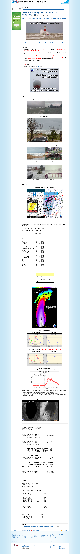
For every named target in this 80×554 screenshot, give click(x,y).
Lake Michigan (45, 42)
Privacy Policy (16, 26)
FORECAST (19, 4)
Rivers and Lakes (46, 18)
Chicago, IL (27, 15)
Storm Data (42, 536)
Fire (22, 535)
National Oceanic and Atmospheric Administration (28, 545)
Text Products (24, 536)
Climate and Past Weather (55, 18)
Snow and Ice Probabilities (25, 540)
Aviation (23, 534)
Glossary (51, 547)
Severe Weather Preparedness (52, 534)
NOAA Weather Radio (53, 537)
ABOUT (64, 4)
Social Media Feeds (62, 533)
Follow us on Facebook (26, 530)
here (38, 66)
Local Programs (63, 18)
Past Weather (43, 532)
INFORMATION (40, 4)
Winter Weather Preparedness (52, 538)
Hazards (14, 532)
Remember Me (16, 22)
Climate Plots (42, 534)
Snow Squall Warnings (15, 541)
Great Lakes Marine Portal (25, 537)
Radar (37, 18)
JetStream (42, 538)
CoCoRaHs (32, 534)
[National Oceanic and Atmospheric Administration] (13, 2)
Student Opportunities (44, 539)
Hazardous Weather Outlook (16, 535)
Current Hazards (24, 18)
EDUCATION (48, 4)
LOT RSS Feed (64, 530)
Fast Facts (25, 42)
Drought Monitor (33, 535)
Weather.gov (23, 15)
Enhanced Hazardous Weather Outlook (15, 534)
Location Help (14, 10)
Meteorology (35, 42)
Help (50, 546)
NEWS (54, 4)
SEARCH (58, 4)
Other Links (64, 42)
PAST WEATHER (27, 4)
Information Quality (52, 545)
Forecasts (41, 18)
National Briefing (14, 536)
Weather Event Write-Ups (44, 535)
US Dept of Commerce (25, 544)
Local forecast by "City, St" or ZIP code (15, 7)
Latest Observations (34, 533)
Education (43, 537)
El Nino (23, 539)
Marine (23, 533)
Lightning (51, 536)
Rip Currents (52, 535)
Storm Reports (52, 42)
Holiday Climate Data (43, 533)
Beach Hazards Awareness (54, 540)
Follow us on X (15, 530)
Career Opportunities (62, 548)
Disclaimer (51, 544)
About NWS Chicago (62, 534)
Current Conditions (32, 18)
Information (61, 532)
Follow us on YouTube (35, 530)
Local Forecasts (25, 532)
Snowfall (58, 42)
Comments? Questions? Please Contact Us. (28, 551)
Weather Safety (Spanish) (53, 539)
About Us (60, 547)
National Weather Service (25, 546)
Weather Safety (53, 532)
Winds (40, 42)
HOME (13, 4)
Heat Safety (51, 541)
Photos (30, 42)
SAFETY (33, 4)
